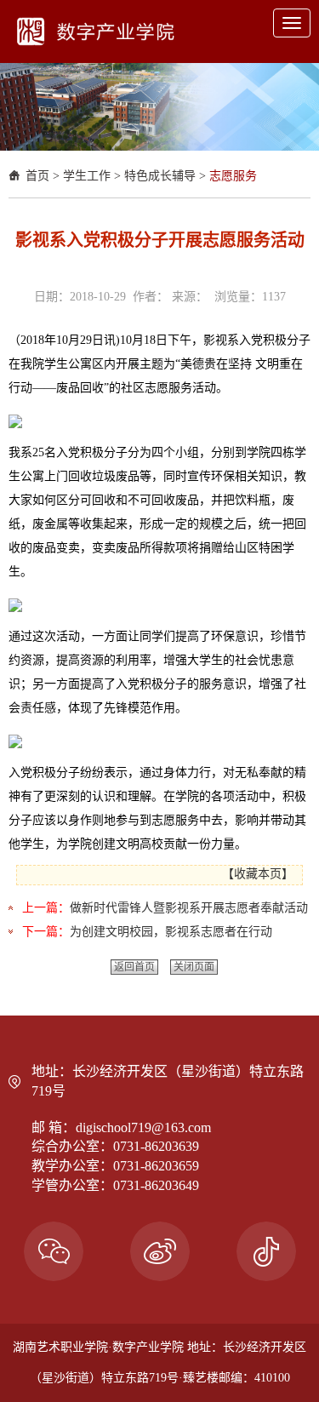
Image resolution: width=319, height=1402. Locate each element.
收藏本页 (258, 873)
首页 (37, 175)
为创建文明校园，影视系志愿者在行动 (171, 931)
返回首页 (134, 967)
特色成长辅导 (160, 175)
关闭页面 (194, 967)
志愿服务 (233, 175)
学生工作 (87, 175)
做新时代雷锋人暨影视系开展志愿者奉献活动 (189, 907)
